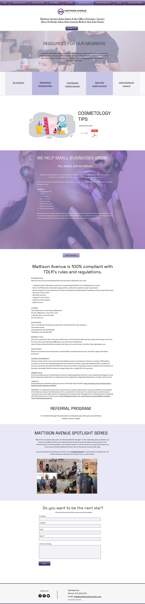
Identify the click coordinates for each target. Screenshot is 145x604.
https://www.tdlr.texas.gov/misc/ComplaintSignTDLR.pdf (59, 285)
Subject (41, 536)
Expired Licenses (38, 302)
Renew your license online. (41, 293)
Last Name (42, 522)
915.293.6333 (80, 593)
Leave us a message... (45, 543)
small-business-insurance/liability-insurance (95, 396)
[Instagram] (40, 595)
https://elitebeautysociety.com (70, 396)
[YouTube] (48, 595)
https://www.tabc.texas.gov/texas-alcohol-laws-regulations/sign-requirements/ (71, 288)
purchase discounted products (49, 351)
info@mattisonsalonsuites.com (87, 596)
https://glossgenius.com (97, 344)
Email (40, 529)
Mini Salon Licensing (39, 295)
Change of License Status (41, 297)
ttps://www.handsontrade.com (42, 398)
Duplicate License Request (41, 300)
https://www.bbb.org (75, 342)
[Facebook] (44, 595)
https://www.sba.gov (98, 339)
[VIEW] (86, 133)
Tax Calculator (18, 82)
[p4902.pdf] (94, 134)
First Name (42, 516)
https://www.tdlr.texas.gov (104, 290)
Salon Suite (99, 82)
